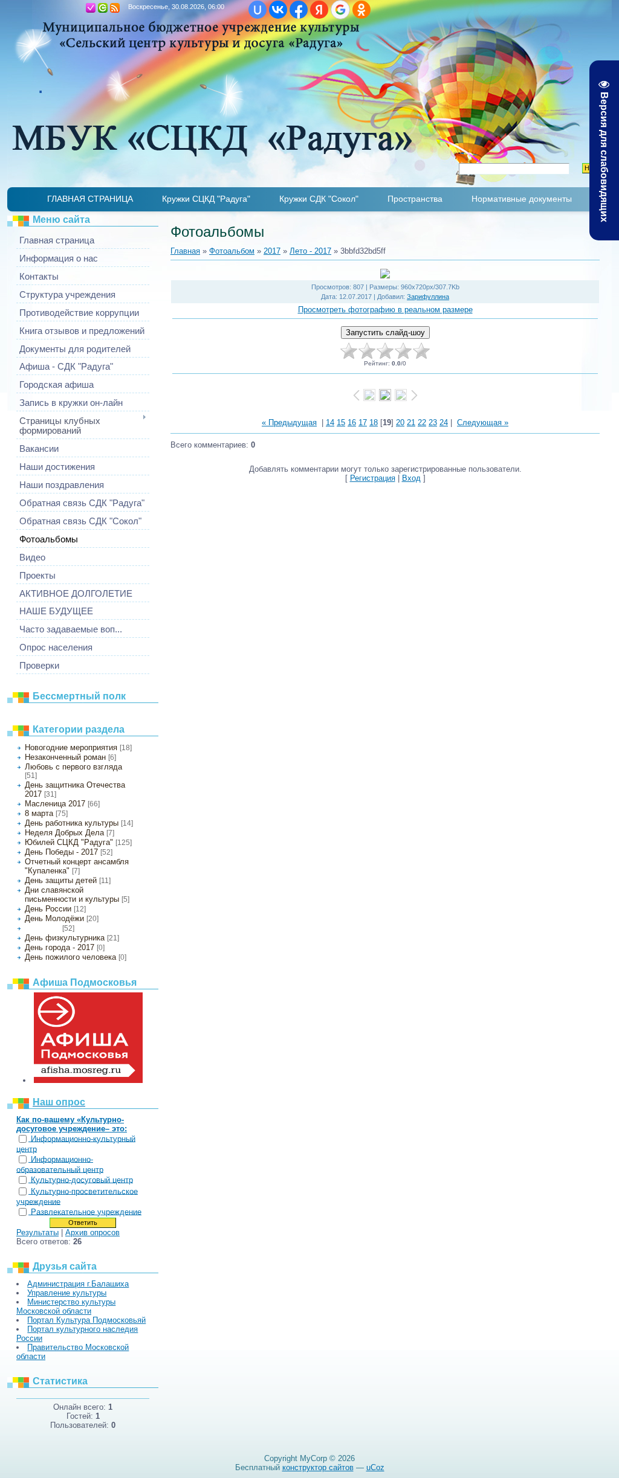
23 (433, 422)
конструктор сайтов (318, 1467)
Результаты (37, 1232)
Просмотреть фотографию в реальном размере (385, 309)
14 (330, 422)
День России (48, 908)
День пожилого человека (70, 957)
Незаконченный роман (65, 757)
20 (400, 422)
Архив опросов (92, 1232)
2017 (272, 250)
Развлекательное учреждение (86, 1211)
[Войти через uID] (257, 10)
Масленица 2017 (55, 803)
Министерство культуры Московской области (65, 1306)
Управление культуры (66, 1292)
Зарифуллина (428, 296)
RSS (115, 8)
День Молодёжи (54, 918)
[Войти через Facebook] (299, 10)
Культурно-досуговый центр (82, 1179)
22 (422, 422)
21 (411, 422)
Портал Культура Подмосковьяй (86, 1320)
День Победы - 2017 (61, 851)
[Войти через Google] (340, 9)
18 (373, 422)
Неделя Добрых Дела (64, 832)
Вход (103, 8)
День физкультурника (65, 937)
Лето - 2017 (42, 928)
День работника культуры (71, 822)
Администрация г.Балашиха (78, 1283)
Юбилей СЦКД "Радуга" (69, 842)
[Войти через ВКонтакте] (278, 10)
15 (341, 422)
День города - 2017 (59, 947)
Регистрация (91, 8)
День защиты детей (61, 880)
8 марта (39, 813)
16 (352, 422)
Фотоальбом (231, 250)
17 (362, 422)
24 (443, 422)
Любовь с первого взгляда (73, 766)
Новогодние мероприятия (71, 747)
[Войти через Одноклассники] (361, 10)
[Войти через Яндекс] (319, 10)
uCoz (375, 1467)
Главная (78, 8)
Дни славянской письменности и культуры (72, 894)
